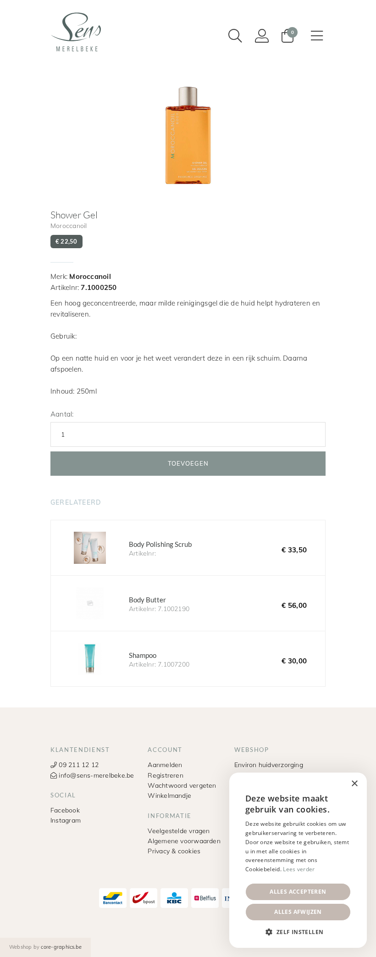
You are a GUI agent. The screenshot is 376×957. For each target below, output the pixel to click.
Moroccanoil (68, 225)
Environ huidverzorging (268, 764)
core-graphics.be (61, 947)
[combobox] (334, 784)
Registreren (165, 775)
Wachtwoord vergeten (182, 785)
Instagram (65, 820)
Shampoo (188, 658)
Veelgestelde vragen (179, 831)
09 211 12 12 (78, 764)
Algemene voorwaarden (184, 841)
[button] (298, 932)
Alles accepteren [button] (298, 892)
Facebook (65, 810)
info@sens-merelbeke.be (95, 775)
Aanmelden (165, 764)
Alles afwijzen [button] (298, 912)
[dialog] (298, 860)
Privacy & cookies (174, 851)
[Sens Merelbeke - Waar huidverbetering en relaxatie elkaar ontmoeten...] (78, 31)
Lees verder (299, 869)
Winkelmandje (169, 795)
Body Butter (188, 603)
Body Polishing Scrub (188, 547)
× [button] (354, 783)
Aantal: (61, 414)
